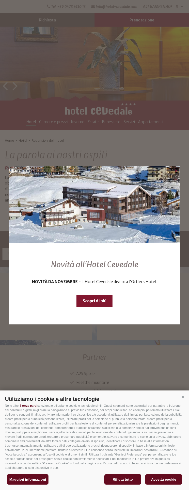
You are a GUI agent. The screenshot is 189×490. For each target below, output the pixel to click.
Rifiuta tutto (123, 479)
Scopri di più (95, 300)
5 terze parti (28, 405)
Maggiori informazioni (27, 479)
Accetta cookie (163, 479)
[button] (183, 397)
